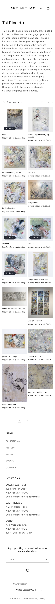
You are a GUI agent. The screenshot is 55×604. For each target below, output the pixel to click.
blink (4, 135)
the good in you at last (38, 279)
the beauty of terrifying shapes (38, 136)
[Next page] (35, 420)
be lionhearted (8, 208)
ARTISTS (10, 448)
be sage (31, 172)
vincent (5, 244)
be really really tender (12, 172)
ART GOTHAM (22, 599)
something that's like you (13, 308)
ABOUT (9, 454)
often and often (9, 404)
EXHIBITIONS (13, 441)
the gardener (33, 203)
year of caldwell (35, 321)
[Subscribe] (46, 559)
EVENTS (10, 461)
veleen (31, 244)
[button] (6, 8)
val (3, 279)
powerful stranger (10, 356)
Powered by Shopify (37, 599)
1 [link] (19, 420)
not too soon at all (36, 356)
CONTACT (11, 468)
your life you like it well (38, 392)
